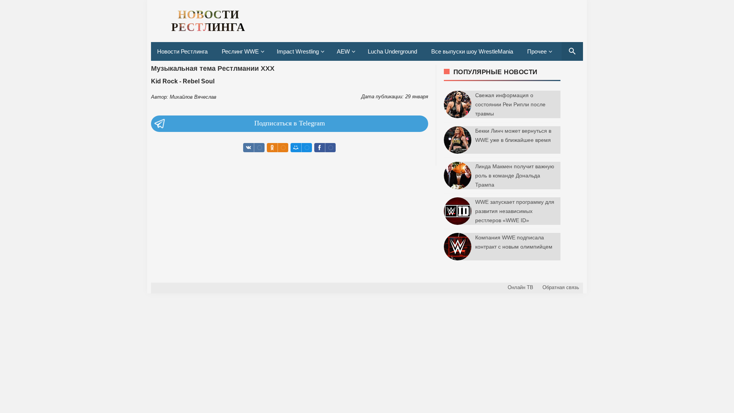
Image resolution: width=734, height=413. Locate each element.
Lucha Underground (392, 51)
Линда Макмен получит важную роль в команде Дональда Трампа (514, 175)
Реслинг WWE (240, 51)
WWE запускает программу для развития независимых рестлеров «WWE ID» (514, 211)
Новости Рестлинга (182, 51)
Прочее (537, 51)
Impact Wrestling (298, 51)
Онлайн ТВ (520, 287)
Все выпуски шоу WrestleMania (472, 51)
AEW (343, 51)
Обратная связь (560, 287)
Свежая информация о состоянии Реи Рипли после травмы (510, 104)
